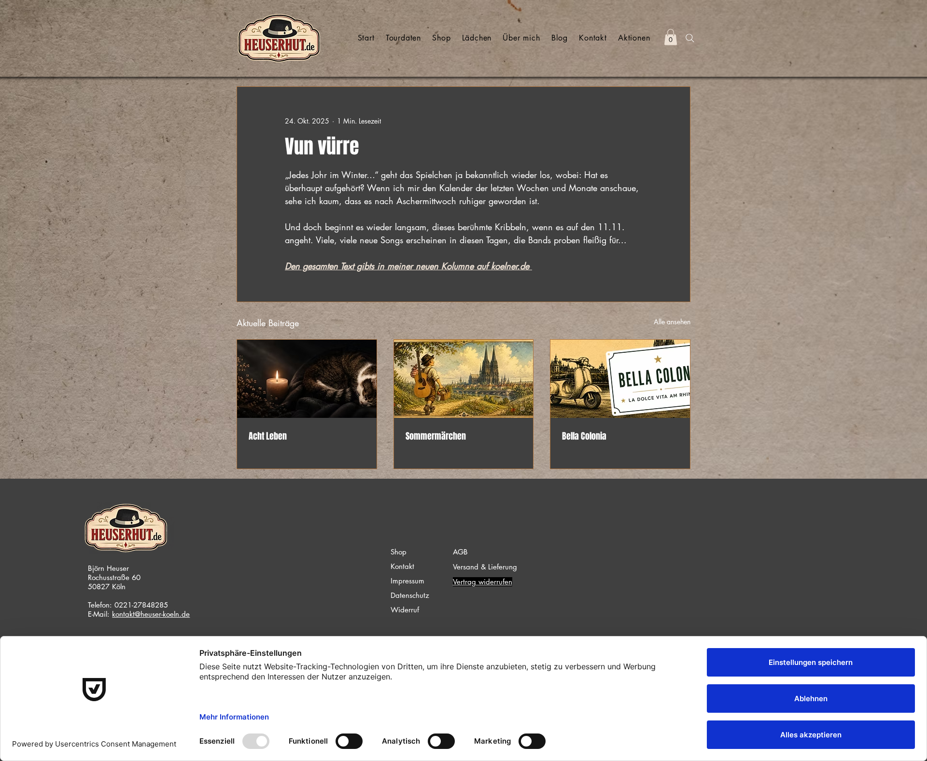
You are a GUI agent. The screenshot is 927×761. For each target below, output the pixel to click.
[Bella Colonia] (620, 379)
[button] (670, 37)
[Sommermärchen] (464, 379)
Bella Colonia (584, 436)
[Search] (690, 38)
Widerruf (405, 609)
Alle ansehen (672, 321)
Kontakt (402, 566)
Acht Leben (268, 436)
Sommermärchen (436, 436)
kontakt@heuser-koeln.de (151, 614)
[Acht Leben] (307, 379)
